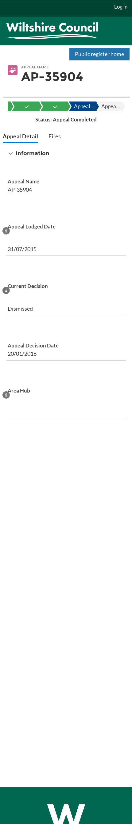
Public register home (99, 54)
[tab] (20, 137)
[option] (26, 106)
